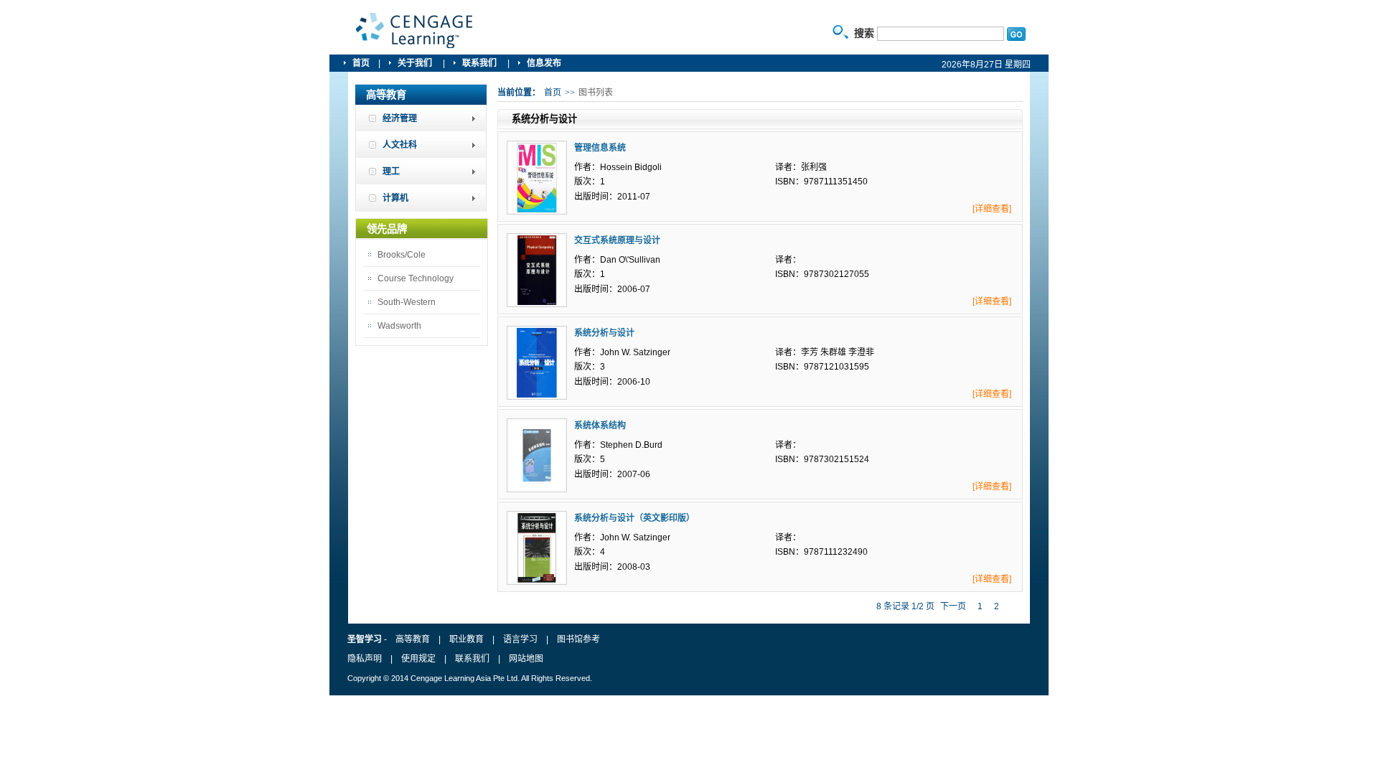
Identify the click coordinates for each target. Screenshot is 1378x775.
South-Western (407, 302)
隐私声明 (364, 659)
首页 (361, 63)
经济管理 (400, 118)
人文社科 (400, 145)
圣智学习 (415, 31)
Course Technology (416, 278)
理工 (391, 171)
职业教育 (466, 639)
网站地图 (526, 659)
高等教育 (412, 639)
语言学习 (520, 639)
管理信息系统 (600, 148)
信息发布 (544, 63)
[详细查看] (991, 209)
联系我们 (480, 63)
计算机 (395, 198)
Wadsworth (399, 326)
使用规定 (418, 659)
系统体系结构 (600, 426)
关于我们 (416, 63)
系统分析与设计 (604, 333)
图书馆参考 (578, 639)
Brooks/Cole (402, 255)
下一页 (953, 606)
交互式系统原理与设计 (617, 240)
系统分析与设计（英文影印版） (634, 518)
